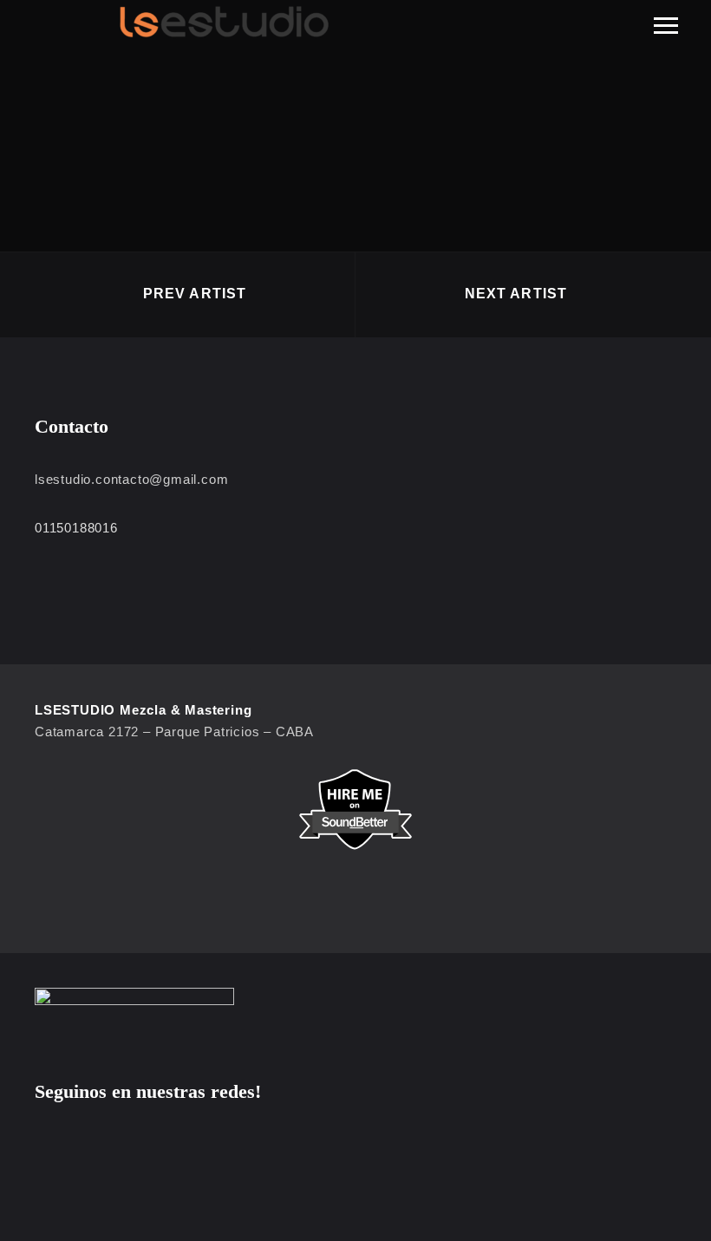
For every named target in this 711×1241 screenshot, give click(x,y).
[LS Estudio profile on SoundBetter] (355, 809)
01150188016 (76, 527)
